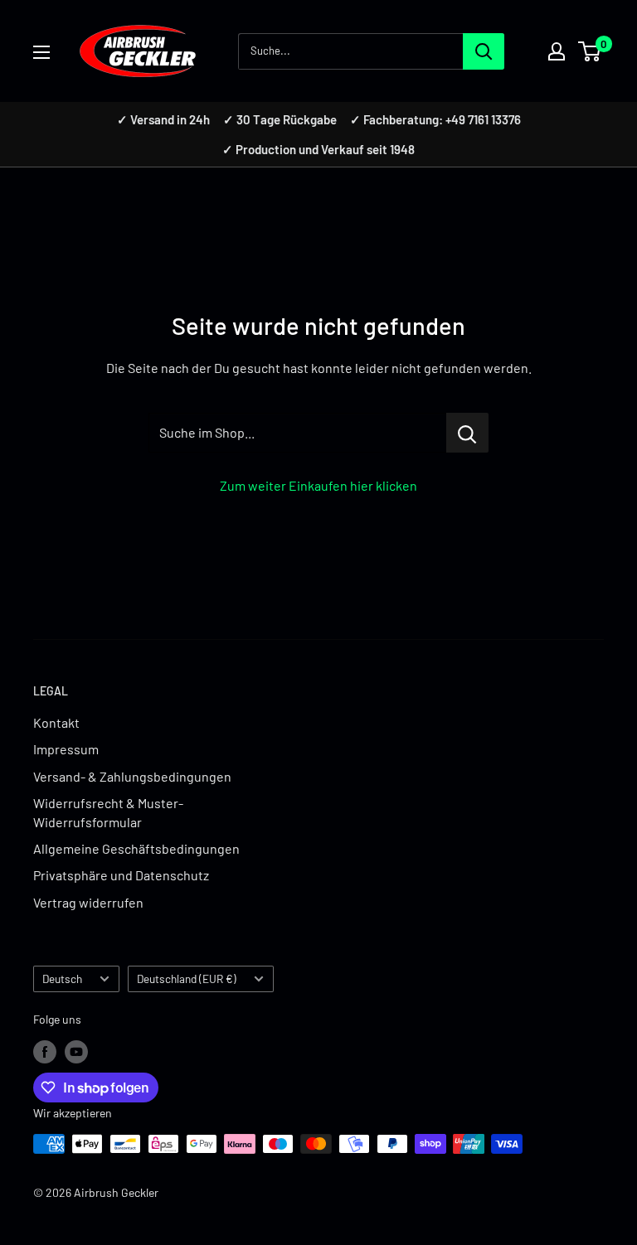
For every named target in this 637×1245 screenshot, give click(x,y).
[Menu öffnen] (41, 52)
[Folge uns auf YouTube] (76, 1051)
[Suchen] (483, 51)
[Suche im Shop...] (467, 433)
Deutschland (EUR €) (186, 978)
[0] (590, 51)
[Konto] (556, 51)
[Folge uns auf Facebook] (44, 1051)
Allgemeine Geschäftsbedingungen (136, 848)
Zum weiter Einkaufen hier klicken (318, 485)
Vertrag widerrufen (88, 902)
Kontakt (56, 722)
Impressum (66, 749)
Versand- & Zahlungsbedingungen (132, 776)
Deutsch (62, 978)
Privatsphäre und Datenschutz (121, 875)
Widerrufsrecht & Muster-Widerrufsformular (108, 812)
